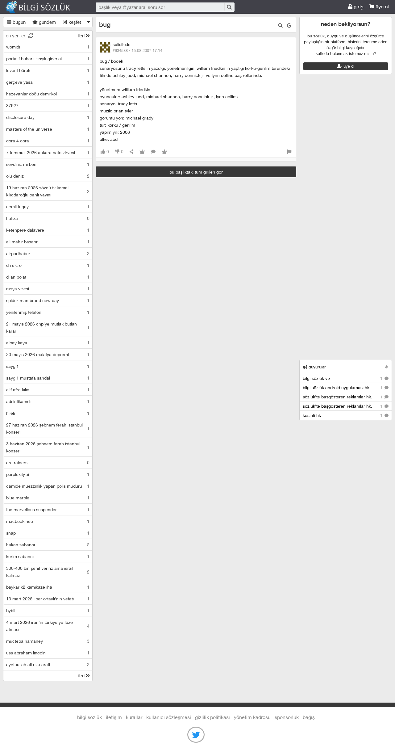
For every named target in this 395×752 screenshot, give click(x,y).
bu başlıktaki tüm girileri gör (196, 171)
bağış (309, 717)
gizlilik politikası (212, 717)
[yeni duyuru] (387, 367)
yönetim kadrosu (252, 717)
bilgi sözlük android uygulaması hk (343, 387)
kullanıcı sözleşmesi (168, 717)
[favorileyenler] (164, 152)
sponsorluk (287, 717)
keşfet (74, 22)
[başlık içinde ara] (280, 25)
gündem (47, 22)
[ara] (229, 7)
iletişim (114, 717)
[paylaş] (131, 152)
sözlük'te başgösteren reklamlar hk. (343, 396)
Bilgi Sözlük (43, 7)
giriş (357, 7)
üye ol (381, 7)
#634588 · (137, 50)
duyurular (316, 367)
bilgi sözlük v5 (343, 378)
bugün (18, 22)
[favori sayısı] (142, 152)
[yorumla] (153, 152)
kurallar (134, 717)
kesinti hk (343, 415)
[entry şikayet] (289, 152)
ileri (82, 35)
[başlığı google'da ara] (289, 25)
